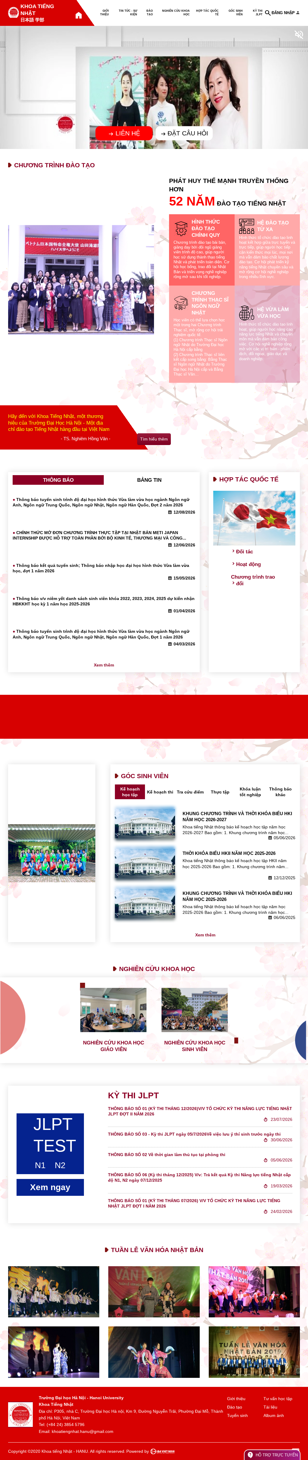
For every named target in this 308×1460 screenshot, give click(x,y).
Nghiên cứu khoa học (176, 12)
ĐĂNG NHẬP (283, 13)
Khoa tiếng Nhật (37, 9)
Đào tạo (149, 12)
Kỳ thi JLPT (258, 12)
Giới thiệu (104, 12)
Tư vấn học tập (277, 1398)
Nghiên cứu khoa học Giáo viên (113, 1046)
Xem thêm (104, 665)
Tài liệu (270, 1407)
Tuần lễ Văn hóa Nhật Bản (157, 1249)
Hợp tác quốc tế (207, 12)
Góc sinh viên (236, 12)
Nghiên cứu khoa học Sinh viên (194, 1046)
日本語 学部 (32, 19)
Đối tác (244, 552)
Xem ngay (50, 1187)
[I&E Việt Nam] (162, 1451)
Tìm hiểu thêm (154, 439)
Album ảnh (273, 1415)
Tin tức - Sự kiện (128, 12)
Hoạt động (248, 564)
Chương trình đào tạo (54, 165)
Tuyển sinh (237, 1415)
